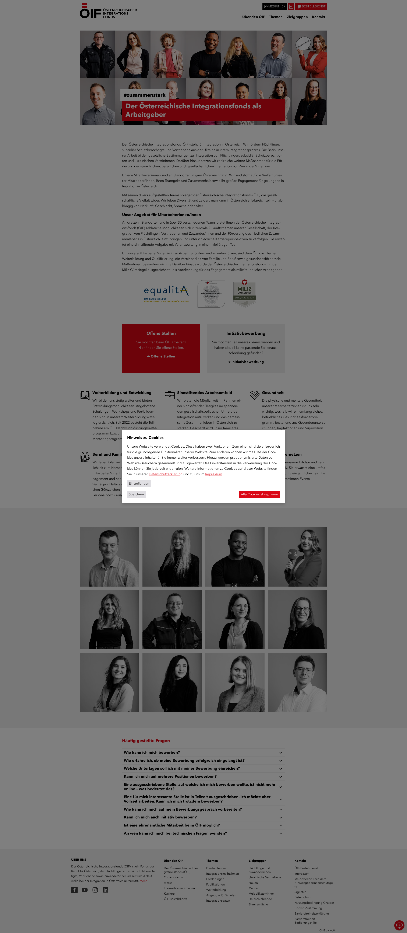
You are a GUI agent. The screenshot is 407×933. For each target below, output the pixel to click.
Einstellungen (139, 483)
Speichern (136, 494)
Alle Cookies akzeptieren (259, 494)
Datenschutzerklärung (166, 474)
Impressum (213, 474)
